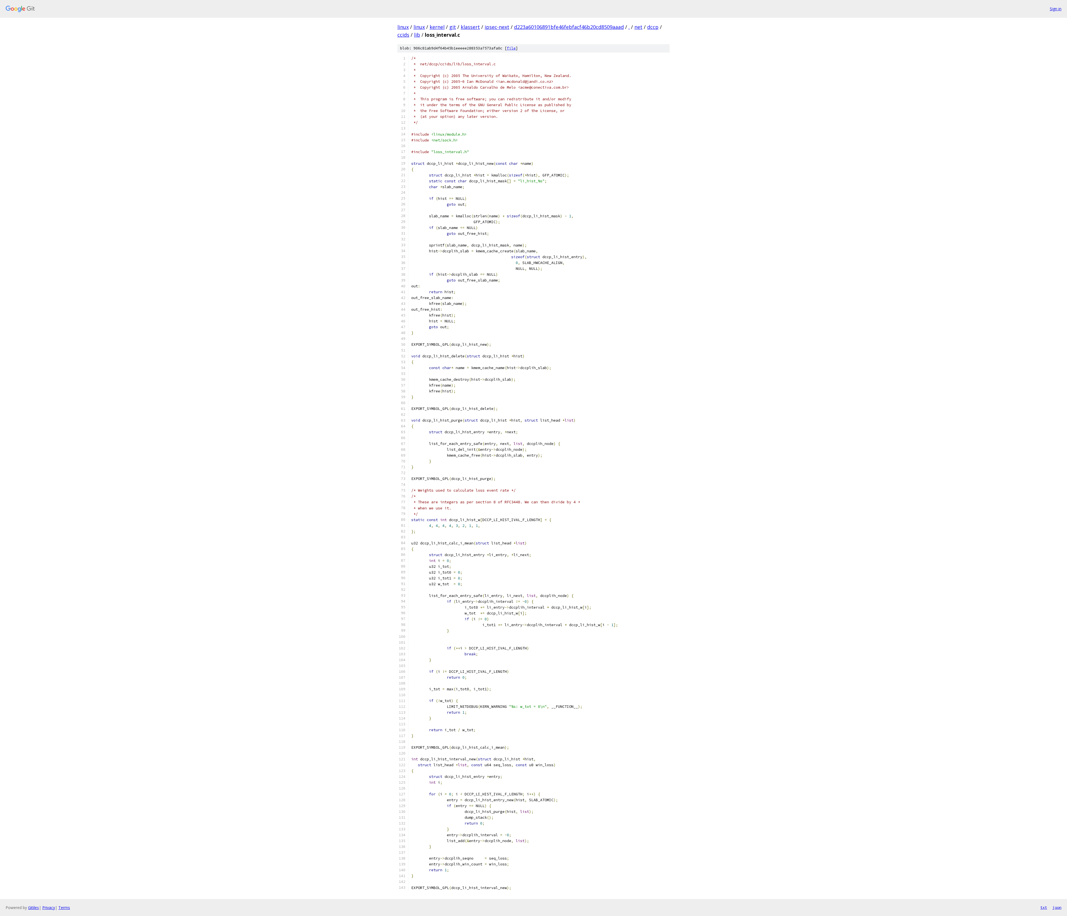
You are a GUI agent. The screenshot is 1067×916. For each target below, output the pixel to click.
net (638, 27)
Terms (64, 907)
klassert (470, 27)
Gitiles (33, 907)
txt (1043, 907)
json (1057, 907)
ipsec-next (497, 27)
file (511, 48)
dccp (653, 27)
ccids (403, 34)
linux (403, 27)
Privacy (48, 907)
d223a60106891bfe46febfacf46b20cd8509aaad (569, 27)
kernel (437, 27)
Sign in (1055, 8)
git (452, 27)
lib (417, 34)
